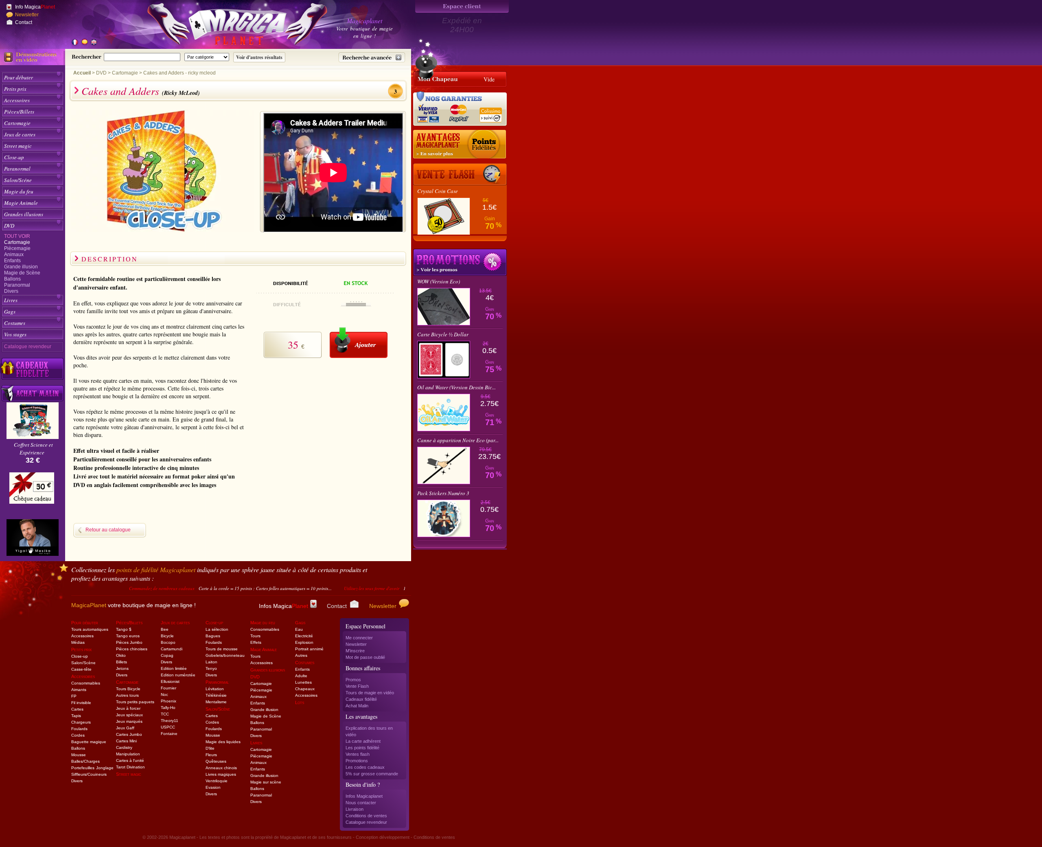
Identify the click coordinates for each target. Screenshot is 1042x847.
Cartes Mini (126, 741)
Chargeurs (81, 722)
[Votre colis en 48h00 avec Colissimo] (490, 112)
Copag (167, 655)
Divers (11, 291)
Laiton (211, 662)
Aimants (78, 689)
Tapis (76, 715)
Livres (11, 300)
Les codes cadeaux (365, 767)
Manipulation (128, 754)
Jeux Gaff (125, 728)
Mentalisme (216, 702)
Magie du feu (18, 191)
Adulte (301, 676)
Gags (9, 311)
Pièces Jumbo (129, 642)
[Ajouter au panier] (358, 342)
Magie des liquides (223, 741)
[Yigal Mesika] (33, 537)
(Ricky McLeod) (181, 93)
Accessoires (17, 100)
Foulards (79, 728)
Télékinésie (216, 695)
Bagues (213, 636)
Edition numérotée (178, 675)
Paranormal (17, 168)
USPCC (168, 727)
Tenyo (211, 668)
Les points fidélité (362, 747)
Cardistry (124, 747)
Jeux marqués (129, 721)
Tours (255, 636)
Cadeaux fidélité (361, 699)
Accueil (82, 73)
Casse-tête (81, 669)
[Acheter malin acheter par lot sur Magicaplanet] (32, 393)
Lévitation (215, 689)
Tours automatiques (89, 629)
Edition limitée (174, 668)
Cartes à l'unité (130, 760)
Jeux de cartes (19, 134)
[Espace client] (462, 6)
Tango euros (128, 636)
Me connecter (359, 637)
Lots (299, 702)
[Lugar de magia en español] (84, 43)
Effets (255, 642)
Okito (121, 655)
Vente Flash (357, 686)
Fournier (168, 688)
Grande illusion (21, 267)
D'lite (210, 748)
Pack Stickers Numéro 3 (443, 493)
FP (74, 696)
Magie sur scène (265, 782)
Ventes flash (358, 754)
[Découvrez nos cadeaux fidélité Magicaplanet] (32, 369)
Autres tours (127, 695)
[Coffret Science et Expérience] (33, 437)
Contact (23, 22)
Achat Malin (357, 705)
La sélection (217, 629)
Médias (78, 642)
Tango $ (123, 629)
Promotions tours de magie (460, 262)
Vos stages (15, 334)
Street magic (18, 145)
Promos (353, 679)
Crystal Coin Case (437, 191)
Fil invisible (81, 702)
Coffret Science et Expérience (33, 448)
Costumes (14, 323)
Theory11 (169, 720)
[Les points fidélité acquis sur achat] (460, 144)
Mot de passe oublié (365, 657)
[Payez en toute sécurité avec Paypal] (457, 112)
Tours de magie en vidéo (370, 692)
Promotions (357, 760)
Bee (165, 629)
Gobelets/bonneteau (225, 655)
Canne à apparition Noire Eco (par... (458, 440)
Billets (121, 662)
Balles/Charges (85, 761)
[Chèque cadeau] (31, 490)
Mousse (78, 755)
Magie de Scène (22, 273)
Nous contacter (361, 802)
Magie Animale (21, 202)
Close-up (14, 157)
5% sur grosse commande (372, 773)
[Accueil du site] (228, 26)
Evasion (213, 787)
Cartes (77, 709)
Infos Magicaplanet (364, 796)
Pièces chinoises (131, 649)
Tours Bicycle (128, 689)
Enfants (12, 260)
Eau (299, 629)
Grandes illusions (23, 214)
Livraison (354, 809)
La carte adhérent (363, 741)
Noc (164, 694)
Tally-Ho (168, 707)
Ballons (12, 279)
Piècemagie (17, 248)
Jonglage (105, 768)
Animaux (14, 254)
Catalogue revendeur (27, 346)
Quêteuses (216, 761)
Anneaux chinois (221, 768)
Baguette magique (88, 741)
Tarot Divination (130, 767)
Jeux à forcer (128, 708)
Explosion (304, 642)
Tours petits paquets (135, 702)
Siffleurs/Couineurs (89, 774)
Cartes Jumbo (129, 734)
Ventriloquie (217, 781)
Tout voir (17, 236)
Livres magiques (221, 774)
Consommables (85, 683)
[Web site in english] (93, 43)
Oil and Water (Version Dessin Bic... (456, 387)
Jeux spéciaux (129, 715)
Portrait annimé (309, 649)
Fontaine (169, 733)
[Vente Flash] (460, 174)
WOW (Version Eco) (438, 281)
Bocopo (168, 642)
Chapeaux (305, 689)
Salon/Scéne (18, 180)
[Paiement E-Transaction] (430, 112)
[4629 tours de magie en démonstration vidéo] (32, 57)
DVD (9, 225)
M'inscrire (355, 650)
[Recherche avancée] (372, 57)
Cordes (78, 735)
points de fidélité (155, 569)
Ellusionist (170, 681)
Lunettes (303, 682)
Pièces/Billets (19, 111)
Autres (301, 655)
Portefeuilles (82, 768)
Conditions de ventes (366, 815)
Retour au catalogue (108, 530)
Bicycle (167, 636)
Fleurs (211, 755)
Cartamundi (171, 649)
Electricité (304, 636)
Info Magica (35, 7)
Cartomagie (17, 123)
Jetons (122, 668)
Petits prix (15, 88)
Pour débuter (18, 77)
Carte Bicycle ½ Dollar (442, 334)
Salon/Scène (83, 662)
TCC (165, 714)
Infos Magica (283, 606)
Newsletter (27, 15)
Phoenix (168, 701)
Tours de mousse (222, 649)
